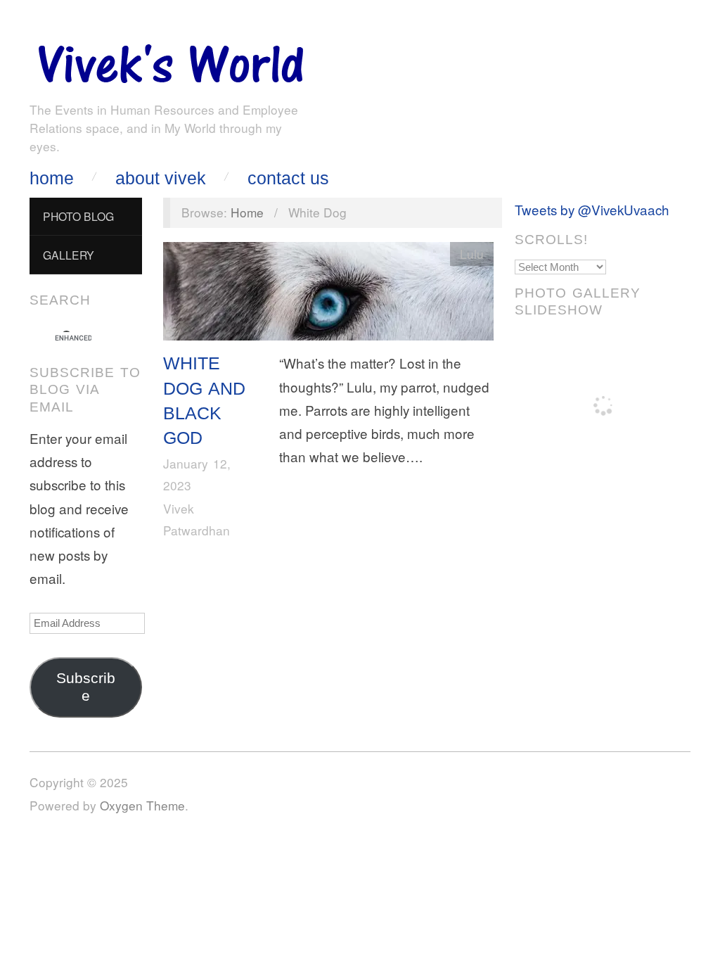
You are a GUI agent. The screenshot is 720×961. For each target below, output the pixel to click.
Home (52, 178)
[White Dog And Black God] (328, 294)
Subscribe (85, 687)
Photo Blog (78, 216)
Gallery (68, 254)
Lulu (472, 253)
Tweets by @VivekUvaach (592, 209)
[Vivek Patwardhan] (170, 60)
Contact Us (288, 178)
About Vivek (160, 178)
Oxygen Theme (142, 805)
